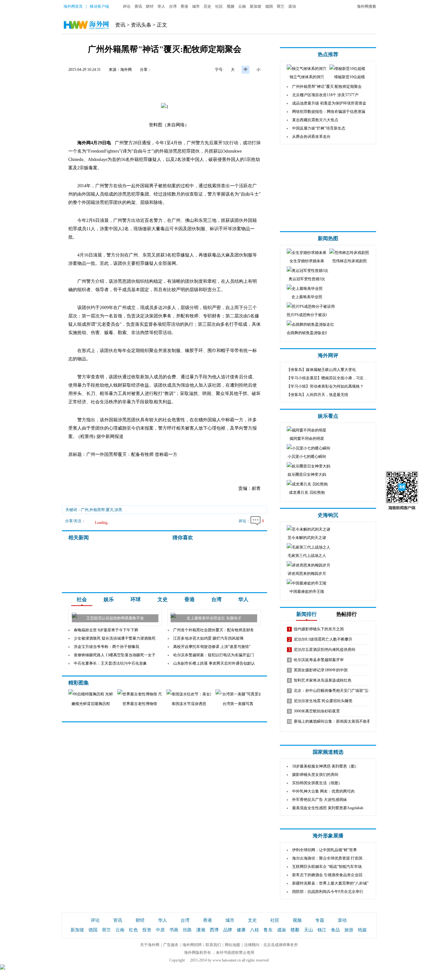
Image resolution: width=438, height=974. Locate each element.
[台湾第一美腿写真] (249, 694)
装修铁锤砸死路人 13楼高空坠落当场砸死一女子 (115, 655)
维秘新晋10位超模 (349, 77)
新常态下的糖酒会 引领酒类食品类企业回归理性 (333, 875)
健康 (241, 930)
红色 (133, 930)
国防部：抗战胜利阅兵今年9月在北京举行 (327, 891)
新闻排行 (306, 614)
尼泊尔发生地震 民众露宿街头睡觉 (323, 701)
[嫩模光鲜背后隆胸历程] (103, 694)
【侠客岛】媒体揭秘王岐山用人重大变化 (321, 369)
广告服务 (171, 945)
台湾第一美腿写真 (238, 703)
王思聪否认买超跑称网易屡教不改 (115, 618)
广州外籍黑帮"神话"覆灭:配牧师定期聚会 (327, 86)
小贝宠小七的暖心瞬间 (307, 456)
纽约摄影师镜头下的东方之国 (319, 629)
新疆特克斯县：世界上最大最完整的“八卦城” (330, 883)
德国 (269, 6)
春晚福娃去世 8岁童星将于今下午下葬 (106, 630)
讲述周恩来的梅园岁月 (307, 573)
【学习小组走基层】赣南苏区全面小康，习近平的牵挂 (333, 378)
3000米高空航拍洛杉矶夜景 (317, 711)
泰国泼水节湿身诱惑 (189, 703)
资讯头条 (141, 25)
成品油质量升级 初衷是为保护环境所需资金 (329, 103)
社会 (82, 599)
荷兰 (280, 6)
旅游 (348, 930)
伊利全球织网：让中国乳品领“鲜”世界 (324, 850)
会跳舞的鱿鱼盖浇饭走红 (308, 333)
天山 (308, 930)
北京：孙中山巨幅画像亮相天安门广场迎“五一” (334, 690)
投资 (146, 930)
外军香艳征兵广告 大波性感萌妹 (319, 799)
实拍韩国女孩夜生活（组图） (317, 783)
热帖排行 (346, 614)
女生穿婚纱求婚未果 (307, 261)
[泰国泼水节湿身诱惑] (193, 694)
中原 (160, 930)
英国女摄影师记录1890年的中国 (321, 670)
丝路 (187, 930)
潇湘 (200, 930)
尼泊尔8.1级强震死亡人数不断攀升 (323, 639)
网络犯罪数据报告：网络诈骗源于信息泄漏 (328, 111)
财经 (150, 6)
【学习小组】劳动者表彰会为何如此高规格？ (325, 386)
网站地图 (232, 945)
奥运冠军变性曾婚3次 (307, 279)
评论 (127, 6)
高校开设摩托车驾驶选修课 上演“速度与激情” (211, 646)
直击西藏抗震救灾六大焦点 (315, 120)
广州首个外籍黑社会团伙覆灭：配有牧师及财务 (213, 630)
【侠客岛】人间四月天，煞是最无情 (317, 394)
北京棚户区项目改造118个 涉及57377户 (325, 95)
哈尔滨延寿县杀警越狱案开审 (319, 660)
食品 (335, 930)
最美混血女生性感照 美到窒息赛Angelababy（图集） (336, 808)
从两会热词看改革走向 (311, 136)
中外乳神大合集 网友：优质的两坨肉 (323, 791)
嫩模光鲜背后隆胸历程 (91, 703)
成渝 (281, 930)
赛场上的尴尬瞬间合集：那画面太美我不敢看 (332, 721)
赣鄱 (295, 930)
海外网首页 (73, 6)
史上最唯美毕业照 (306, 297)
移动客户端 (99, 6)
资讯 (138, 6)
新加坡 (255, 6)
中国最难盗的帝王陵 (307, 591)
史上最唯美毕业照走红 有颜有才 (214, 618)
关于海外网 (149, 945)
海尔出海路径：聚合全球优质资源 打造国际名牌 (333, 858)
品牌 (227, 930)
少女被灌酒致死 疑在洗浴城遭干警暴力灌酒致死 (115, 638)
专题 (319, 920)
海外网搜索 (366, 6)
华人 (161, 6)
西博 (214, 930)
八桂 (254, 930)
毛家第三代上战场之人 (307, 555)
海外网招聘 (192, 945)
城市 (196, 6)
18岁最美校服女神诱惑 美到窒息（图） (325, 766)
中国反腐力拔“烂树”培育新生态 (318, 128)
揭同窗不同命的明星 (307, 438)
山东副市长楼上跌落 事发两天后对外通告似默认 (214, 663)
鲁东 (268, 930)
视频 (230, 6)
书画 (173, 930)
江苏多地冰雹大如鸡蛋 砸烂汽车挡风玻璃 (208, 638)
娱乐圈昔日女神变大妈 (307, 474)
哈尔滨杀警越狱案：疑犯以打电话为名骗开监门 (213, 655)
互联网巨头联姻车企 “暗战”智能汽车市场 (327, 866)
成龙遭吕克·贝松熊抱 (307, 492)
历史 (207, 6)
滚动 (292, 6)
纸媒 (362, 930)
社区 (219, 6)
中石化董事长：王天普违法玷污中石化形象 (110, 663)
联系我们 (213, 945)
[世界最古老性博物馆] (152, 694)
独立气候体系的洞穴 (307, 77)
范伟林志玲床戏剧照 (349, 261)
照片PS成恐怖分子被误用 (308, 315)
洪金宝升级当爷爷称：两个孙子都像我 (106, 646)
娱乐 (109, 599)
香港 (184, 6)
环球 (136, 599)
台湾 (173, 6)
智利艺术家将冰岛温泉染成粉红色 (322, 680)
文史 (162, 599)
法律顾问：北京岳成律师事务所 (271, 945)
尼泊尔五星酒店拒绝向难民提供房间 (324, 649)
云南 (242, 6)
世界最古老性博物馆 (139, 703)
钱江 (321, 930)
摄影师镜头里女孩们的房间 (315, 774)
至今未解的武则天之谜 (307, 537)
